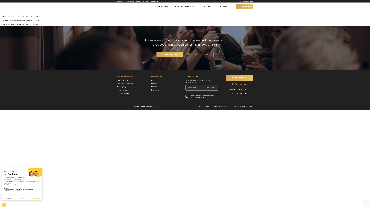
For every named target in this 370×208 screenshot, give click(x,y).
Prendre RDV (245, 6)
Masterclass (155, 87)
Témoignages (122, 87)
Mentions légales (204, 106)
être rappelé (200, 54)
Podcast (154, 84)
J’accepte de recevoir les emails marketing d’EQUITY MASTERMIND (202, 96)
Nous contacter (123, 90)
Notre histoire (161, 6)
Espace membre (247, 1)
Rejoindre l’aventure (125, 84)
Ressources (205, 6)
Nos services (224, 6)
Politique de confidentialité (221, 106)
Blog (153, 80)
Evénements (156, 90)
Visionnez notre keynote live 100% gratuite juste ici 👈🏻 (137, 1)
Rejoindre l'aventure (184, 6)
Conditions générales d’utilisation (243, 106)
